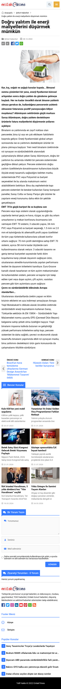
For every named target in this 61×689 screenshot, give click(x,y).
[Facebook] (3, 605)
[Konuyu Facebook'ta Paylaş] (13, 43)
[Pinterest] (25, 605)
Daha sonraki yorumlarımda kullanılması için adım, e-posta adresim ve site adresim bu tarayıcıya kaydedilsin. (30, 557)
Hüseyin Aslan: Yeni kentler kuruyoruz (43, 364)
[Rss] (34, 605)
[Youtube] (21, 605)
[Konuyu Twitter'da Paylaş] (17, 43)
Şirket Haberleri (22, 12)
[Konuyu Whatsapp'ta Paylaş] (21, 43)
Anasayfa (8, 12)
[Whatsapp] (30, 605)
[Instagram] (12, 605)
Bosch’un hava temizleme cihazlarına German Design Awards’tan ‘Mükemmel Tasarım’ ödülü (18, 370)
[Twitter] (7, 605)
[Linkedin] (16, 605)
